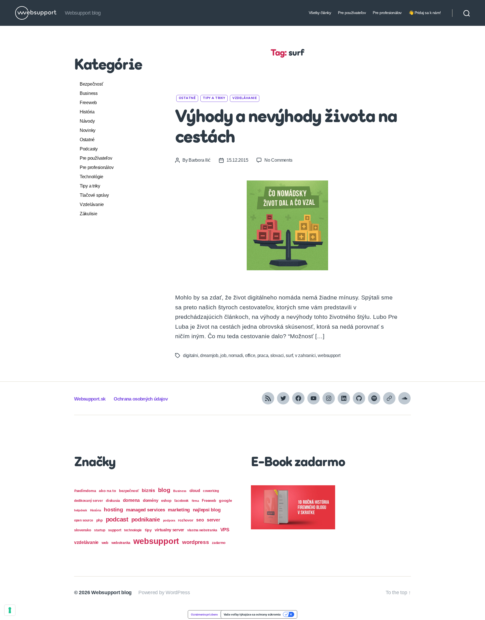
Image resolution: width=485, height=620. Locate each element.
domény (150, 500)
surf (289, 355)
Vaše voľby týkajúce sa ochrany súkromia (252, 614)
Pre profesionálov (387, 12)
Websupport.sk (89, 399)
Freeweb (88, 102)
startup (99, 530)
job (223, 355)
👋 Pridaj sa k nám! (425, 12)
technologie (133, 530)
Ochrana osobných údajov (141, 399)
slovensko (82, 530)
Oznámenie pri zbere (204, 614)
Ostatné (87, 139)
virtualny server (169, 529)
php (99, 520)
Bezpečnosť (91, 84)
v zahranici (305, 355)
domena (131, 500)
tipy (148, 530)
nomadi (235, 355)
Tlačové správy (94, 195)
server (213, 520)
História (87, 111)
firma (195, 500)
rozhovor (185, 520)
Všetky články (320, 12)
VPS (224, 529)
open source (83, 520)
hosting (113, 510)
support (114, 530)
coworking (211, 491)
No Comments (278, 160)
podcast (117, 519)
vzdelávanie (86, 542)
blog (164, 490)
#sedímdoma (85, 491)
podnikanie (145, 519)
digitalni (190, 355)
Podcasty (89, 149)
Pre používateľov (352, 12)
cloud (194, 490)
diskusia (113, 500)
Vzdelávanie (92, 204)
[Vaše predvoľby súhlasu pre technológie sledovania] (9, 610)
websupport (329, 355)
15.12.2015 (237, 160)
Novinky (87, 130)
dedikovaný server (88, 501)
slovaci (277, 355)
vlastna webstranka (202, 530)
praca (262, 355)
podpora (169, 520)
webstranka (120, 543)
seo (200, 519)
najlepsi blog (207, 510)
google (225, 500)
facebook (181, 501)
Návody (87, 121)
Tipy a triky (90, 186)
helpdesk (80, 510)
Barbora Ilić (200, 160)
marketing (179, 510)
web (105, 543)
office (250, 355)
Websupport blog (111, 592)
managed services (145, 510)
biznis (148, 490)
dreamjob (209, 355)
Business (89, 93)
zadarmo (218, 542)
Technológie (91, 176)
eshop (166, 500)
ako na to (107, 490)
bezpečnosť (129, 491)
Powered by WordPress (164, 592)
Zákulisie (88, 213)
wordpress (195, 542)
